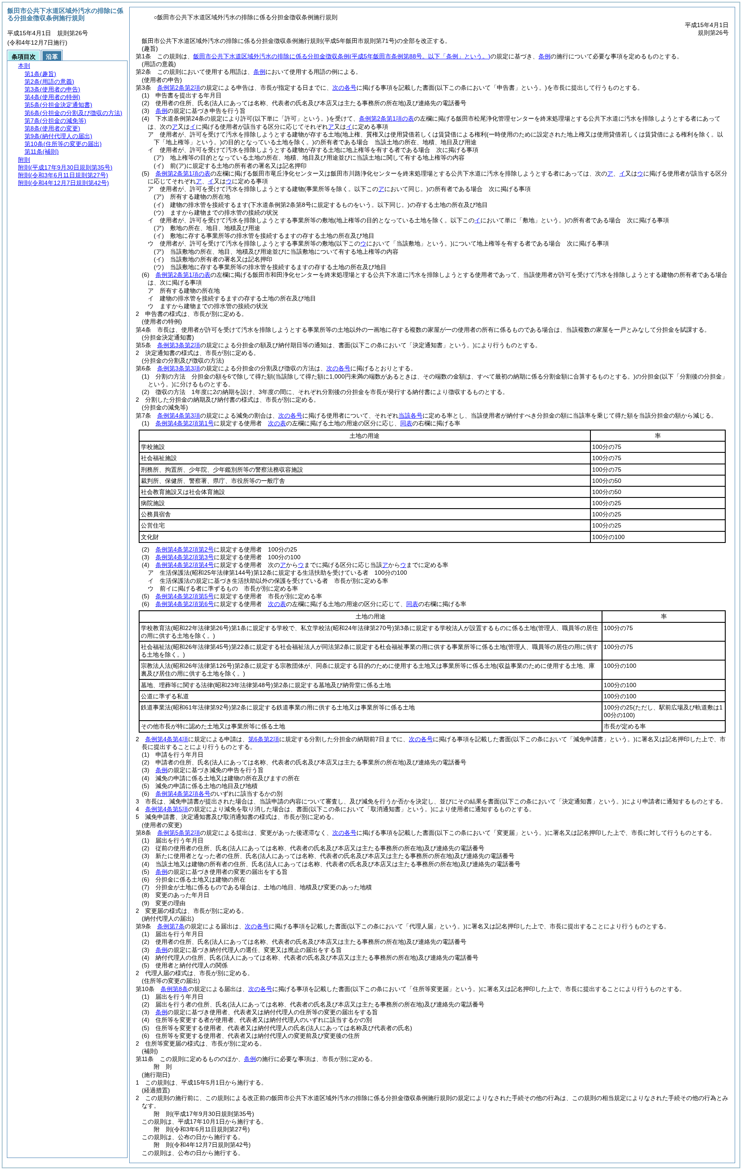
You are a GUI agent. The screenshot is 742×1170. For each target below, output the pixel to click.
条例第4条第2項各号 (182, 793)
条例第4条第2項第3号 (184, 557)
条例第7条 (171, 926)
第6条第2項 (263, 739)
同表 (406, 423)
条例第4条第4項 (166, 739)
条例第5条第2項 (178, 832)
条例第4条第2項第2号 (184, 549)
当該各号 (410, 415)
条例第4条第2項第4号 (184, 564)
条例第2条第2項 (178, 87)
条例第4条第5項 (166, 809)
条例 (544, 56)
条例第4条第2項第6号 (184, 603)
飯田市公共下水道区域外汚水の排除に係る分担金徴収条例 (341, 56)
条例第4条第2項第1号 (184, 423)
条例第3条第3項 (178, 368)
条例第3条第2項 (178, 345)
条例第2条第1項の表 (386, 118)
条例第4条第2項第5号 (184, 596)
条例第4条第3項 (178, 415)
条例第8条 (174, 988)
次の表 (277, 423)
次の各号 (344, 87)
